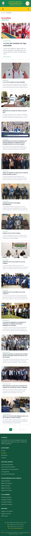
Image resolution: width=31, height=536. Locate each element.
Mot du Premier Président (8, 467)
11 (20, 429)
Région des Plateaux (6, 483)
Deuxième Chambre (6, 499)
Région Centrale (5, 485)
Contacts (3, 457)
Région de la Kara (6, 488)
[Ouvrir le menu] (2, 9)
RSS (21, 534)
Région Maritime (5, 481)
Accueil (3, 12)
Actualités (4, 453)
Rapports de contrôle (6, 511)
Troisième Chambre (6, 502)
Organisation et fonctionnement (9, 469)
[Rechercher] (28, 9)
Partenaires (4, 455)
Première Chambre (6, 497)
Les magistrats (5, 471)
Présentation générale (7, 464)
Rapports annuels (6, 513)
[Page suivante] (24, 429)
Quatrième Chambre (6, 504)
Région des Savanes (6, 490)
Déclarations (4, 516)
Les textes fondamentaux (8, 474)
